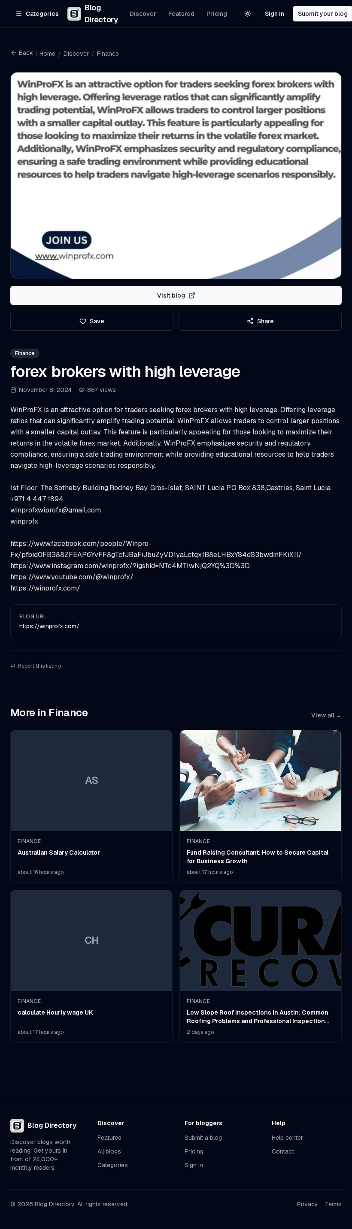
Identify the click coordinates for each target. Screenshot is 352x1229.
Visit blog (171, 295)
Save (97, 321)
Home (47, 53)
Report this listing (39, 666)
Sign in (274, 14)
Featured (181, 14)
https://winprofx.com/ (49, 626)
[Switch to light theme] (247, 13)
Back (26, 53)
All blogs (109, 1151)
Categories (112, 1165)
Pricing (216, 14)
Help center (287, 1138)
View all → (326, 715)
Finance (108, 53)
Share (265, 321)
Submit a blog (203, 1138)
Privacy (307, 1204)
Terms (333, 1204)
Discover (143, 14)
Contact (283, 1151)
